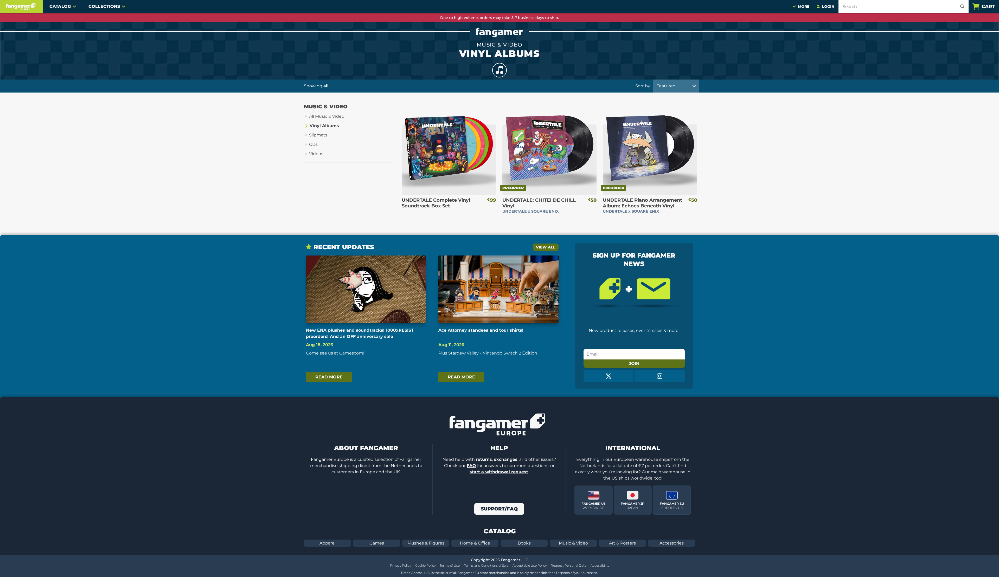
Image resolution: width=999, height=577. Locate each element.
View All (545, 247)
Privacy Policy (400, 565)
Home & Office (475, 543)
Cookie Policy (425, 565)
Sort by (642, 85)
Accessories (671, 543)
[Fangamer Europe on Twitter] (609, 376)
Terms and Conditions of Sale (486, 565)
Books (524, 543)
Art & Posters (622, 543)
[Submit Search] (962, 6)
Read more (329, 377)
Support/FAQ (499, 509)
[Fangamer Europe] (21, 6)
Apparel (327, 543)
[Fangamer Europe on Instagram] (660, 376)
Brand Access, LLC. (416, 573)
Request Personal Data (568, 565)
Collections (104, 6)
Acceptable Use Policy (530, 565)
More (803, 6)
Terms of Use (450, 565)
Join (634, 363)
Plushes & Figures (425, 543)
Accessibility (600, 565)
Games (376, 543)
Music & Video (573, 543)
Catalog (60, 6)
